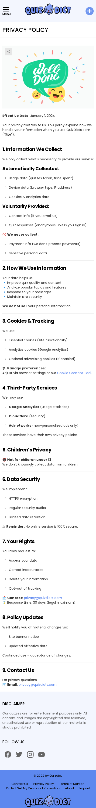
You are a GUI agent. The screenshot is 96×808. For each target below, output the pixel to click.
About (69, 788)
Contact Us (19, 784)
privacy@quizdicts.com (43, 597)
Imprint (84, 788)
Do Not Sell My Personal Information (33, 788)
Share (8, 51)
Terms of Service (72, 784)
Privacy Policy (43, 784)
